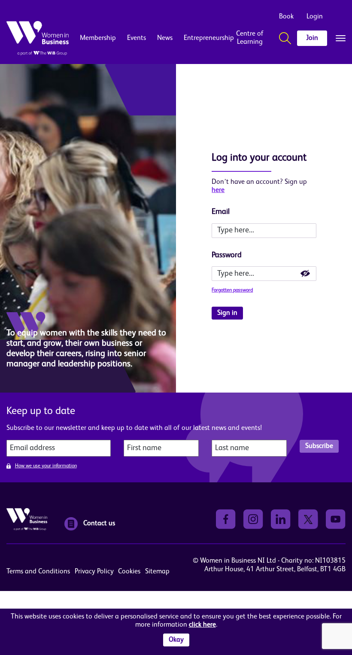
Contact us (99, 523)
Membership (98, 38)
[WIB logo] (37, 38)
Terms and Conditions (38, 571)
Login (314, 16)
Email (221, 212)
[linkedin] (281, 519)
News (165, 38)
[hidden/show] (305, 273)
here (218, 190)
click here (202, 624)
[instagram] (253, 519)
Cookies (129, 571)
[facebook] (226, 519)
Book (286, 16)
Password (227, 255)
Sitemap (157, 571)
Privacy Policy (94, 571)
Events (136, 38)
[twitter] (308, 519)
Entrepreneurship (202, 38)
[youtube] (336, 519)
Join (312, 38)
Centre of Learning (250, 38)
